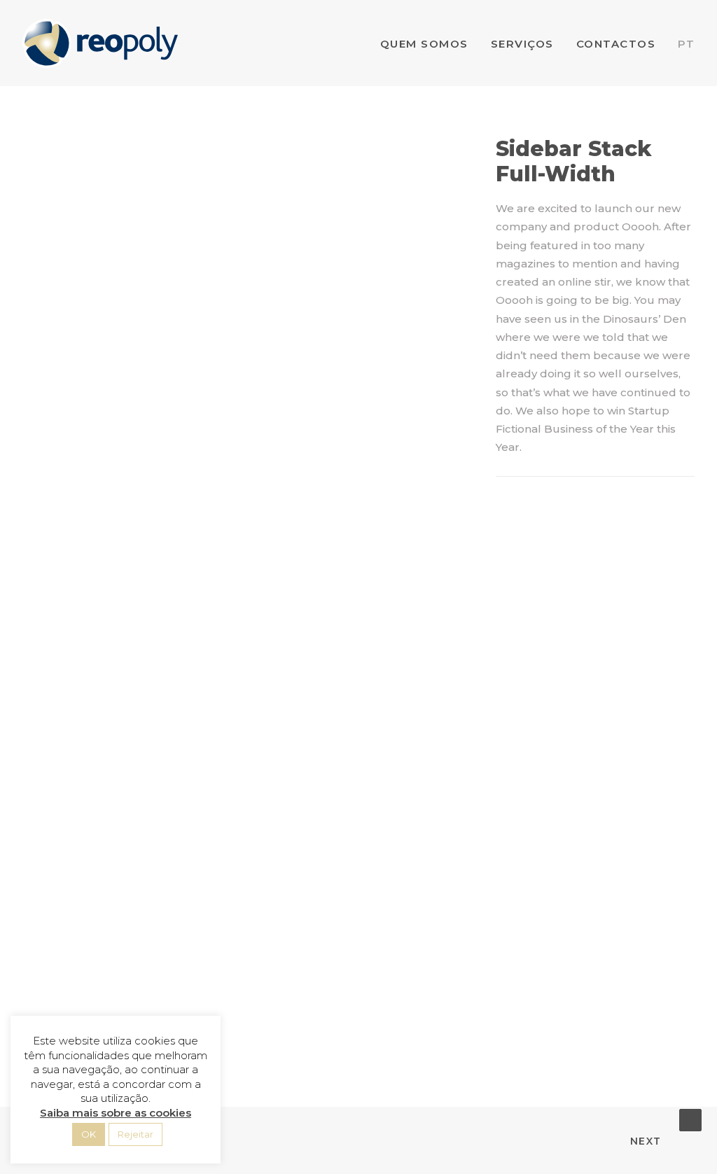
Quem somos (424, 43)
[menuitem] (429, 43)
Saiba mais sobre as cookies (115, 1112)
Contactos (616, 43)
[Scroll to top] (690, 1119)
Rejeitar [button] (135, 1134)
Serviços (522, 43)
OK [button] (88, 1134)
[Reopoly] (100, 43)
